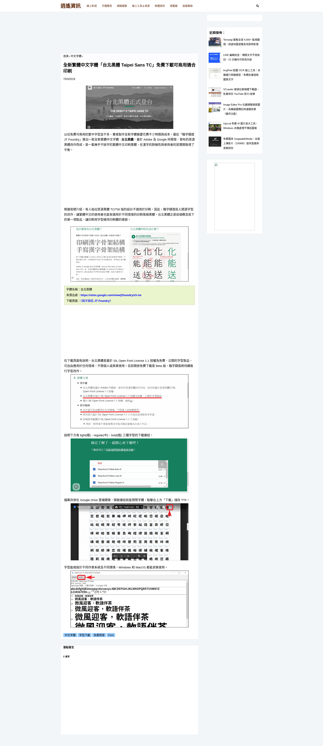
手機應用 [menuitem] (107, 5)
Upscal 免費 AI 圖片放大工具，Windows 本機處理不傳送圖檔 (240, 125)
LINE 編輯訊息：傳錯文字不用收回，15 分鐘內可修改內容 (241, 57)
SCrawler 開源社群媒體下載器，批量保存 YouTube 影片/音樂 (241, 91)
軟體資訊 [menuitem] (160, 5)
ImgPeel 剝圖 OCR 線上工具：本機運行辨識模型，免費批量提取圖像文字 (241, 75)
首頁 (66, 56)
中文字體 (76, 56)
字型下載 (84, 635)
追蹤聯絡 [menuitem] (188, 5)
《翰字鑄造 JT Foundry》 (96, 300)
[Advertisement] (130, 33)
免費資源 (99, 635)
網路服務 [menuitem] (122, 5)
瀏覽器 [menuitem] (173, 5)
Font (111, 635)
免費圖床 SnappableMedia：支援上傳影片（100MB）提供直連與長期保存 (241, 143)
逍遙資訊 (71, 6)
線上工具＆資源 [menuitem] (141, 5)
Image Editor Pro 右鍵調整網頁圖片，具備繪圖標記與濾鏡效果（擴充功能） (241, 109)
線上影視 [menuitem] (92, 5)
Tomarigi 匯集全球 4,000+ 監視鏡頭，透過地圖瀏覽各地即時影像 (241, 42)
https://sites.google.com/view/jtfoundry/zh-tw (111, 295)
